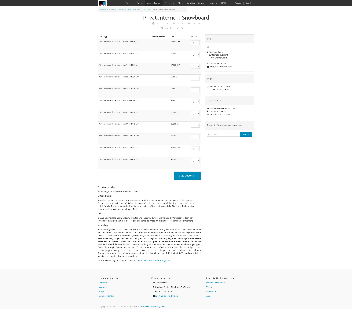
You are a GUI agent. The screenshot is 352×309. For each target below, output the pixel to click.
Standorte (211, 291)
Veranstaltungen (107, 295)
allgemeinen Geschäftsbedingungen (154, 260)
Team (209, 287)
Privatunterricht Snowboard (130, 9)
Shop (101, 291)
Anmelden (246, 134)
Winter (102, 287)
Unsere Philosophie (215, 282)
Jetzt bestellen (187, 175)
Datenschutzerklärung (149, 306)
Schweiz (147, 9)
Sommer (103, 282)
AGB (208, 295)
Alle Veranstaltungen (108, 9)
